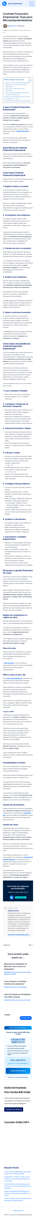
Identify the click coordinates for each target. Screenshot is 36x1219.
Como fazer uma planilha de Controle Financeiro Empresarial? (17, 94)
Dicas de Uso (16, 972)
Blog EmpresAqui (15, 4)
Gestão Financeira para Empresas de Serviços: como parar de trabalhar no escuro (16, 1193)
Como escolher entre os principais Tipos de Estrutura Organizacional (17, 1199)
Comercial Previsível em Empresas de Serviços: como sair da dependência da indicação (17, 1186)
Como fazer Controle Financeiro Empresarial (15, 90)
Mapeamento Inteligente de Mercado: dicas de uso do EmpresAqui (15, 966)
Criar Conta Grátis (18, 1071)
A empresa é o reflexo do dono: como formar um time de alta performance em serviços (17, 1179)
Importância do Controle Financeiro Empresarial (16, 86)
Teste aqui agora (20, 897)
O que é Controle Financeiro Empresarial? (18, 83)
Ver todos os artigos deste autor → (19, 935)
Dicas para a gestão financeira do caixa (17, 97)
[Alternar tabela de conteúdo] (29, 80)
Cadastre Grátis (14, 1109)
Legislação (7, 974)
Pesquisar (25, 1018)
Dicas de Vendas (25, 972)
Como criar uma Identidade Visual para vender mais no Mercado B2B (17, 1173)
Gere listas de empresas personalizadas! (18, 101)
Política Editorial (18, 1211)
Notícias (13, 974)
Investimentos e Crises (12, 99)
